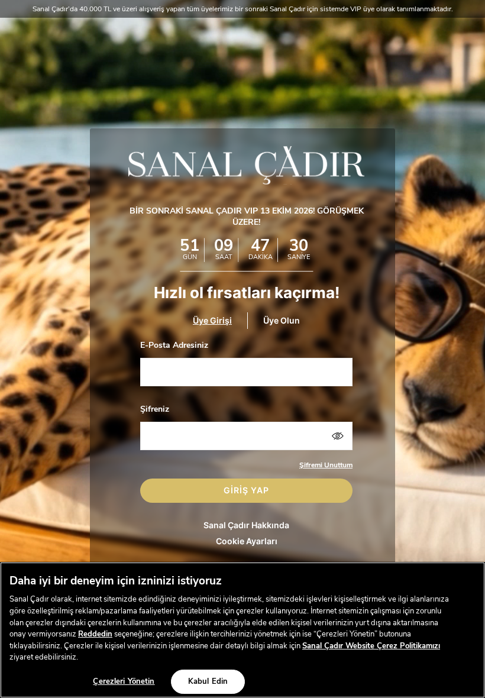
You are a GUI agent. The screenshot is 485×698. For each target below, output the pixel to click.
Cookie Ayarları (246, 541)
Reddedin (95, 634)
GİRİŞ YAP (246, 490)
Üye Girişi (212, 321)
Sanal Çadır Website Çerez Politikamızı (371, 646)
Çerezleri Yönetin (123, 681)
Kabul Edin (208, 681)
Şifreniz (154, 409)
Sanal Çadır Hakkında (246, 525)
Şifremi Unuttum (326, 465)
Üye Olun (281, 321)
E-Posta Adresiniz (174, 345)
